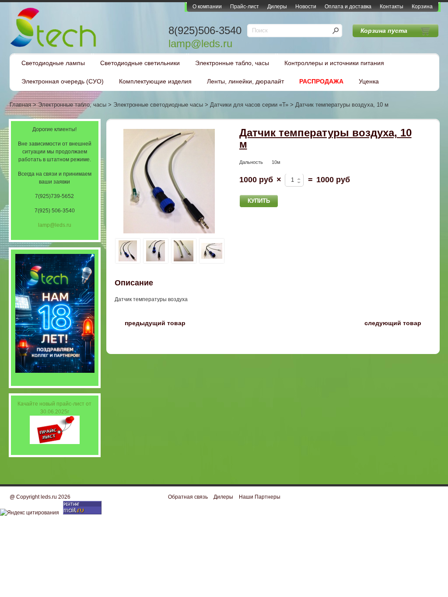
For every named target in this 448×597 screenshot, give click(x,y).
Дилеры (277, 6)
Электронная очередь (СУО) (62, 81)
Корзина (422, 6)
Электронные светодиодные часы (158, 104)
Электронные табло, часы (232, 62)
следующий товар (397, 322)
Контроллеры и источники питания (334, 62)
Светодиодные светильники (140, 62)
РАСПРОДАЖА (321, 81)
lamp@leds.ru (200, 43)
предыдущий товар (150, 322)
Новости (305, 6)
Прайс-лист (244, 6)
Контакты (391, 6)
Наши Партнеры (259, 497)
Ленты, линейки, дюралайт (245, 81)
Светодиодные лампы (53, 62)
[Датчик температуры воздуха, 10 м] (169, 181)
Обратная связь (188, 497)
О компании (207, 6)
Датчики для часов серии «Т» (249, 104)
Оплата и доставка (348, 6)
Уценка (369, 81)
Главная (20, 104)
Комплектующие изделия (155, 81)
